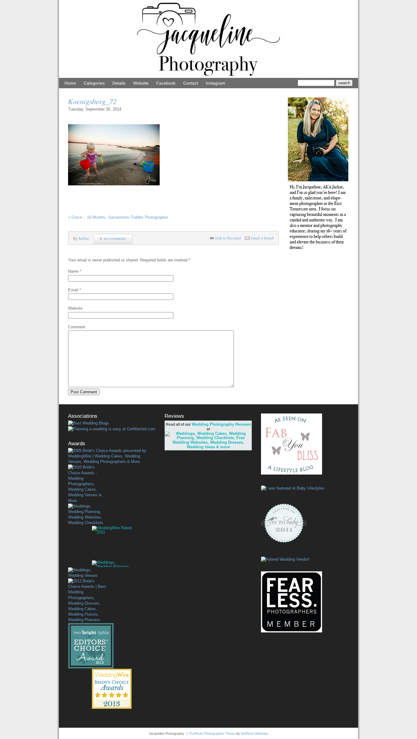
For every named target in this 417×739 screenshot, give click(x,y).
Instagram (215, 83)
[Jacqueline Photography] (208, 76)
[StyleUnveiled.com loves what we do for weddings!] (285, 559)
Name (73, 271)
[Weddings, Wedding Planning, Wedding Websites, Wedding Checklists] (87, 515)
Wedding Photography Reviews (221, 424)
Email (73, 290)
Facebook (166, 83)
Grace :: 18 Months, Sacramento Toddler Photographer (118, 217)
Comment (76, 327)
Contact (190, 83)
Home (70, 83)
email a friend (262, 238)
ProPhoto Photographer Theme (212, 733)
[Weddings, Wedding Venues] (87, 572)
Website (141, 83)
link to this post (228, 238)
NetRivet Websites (254, 733)
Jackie (83, 238)
